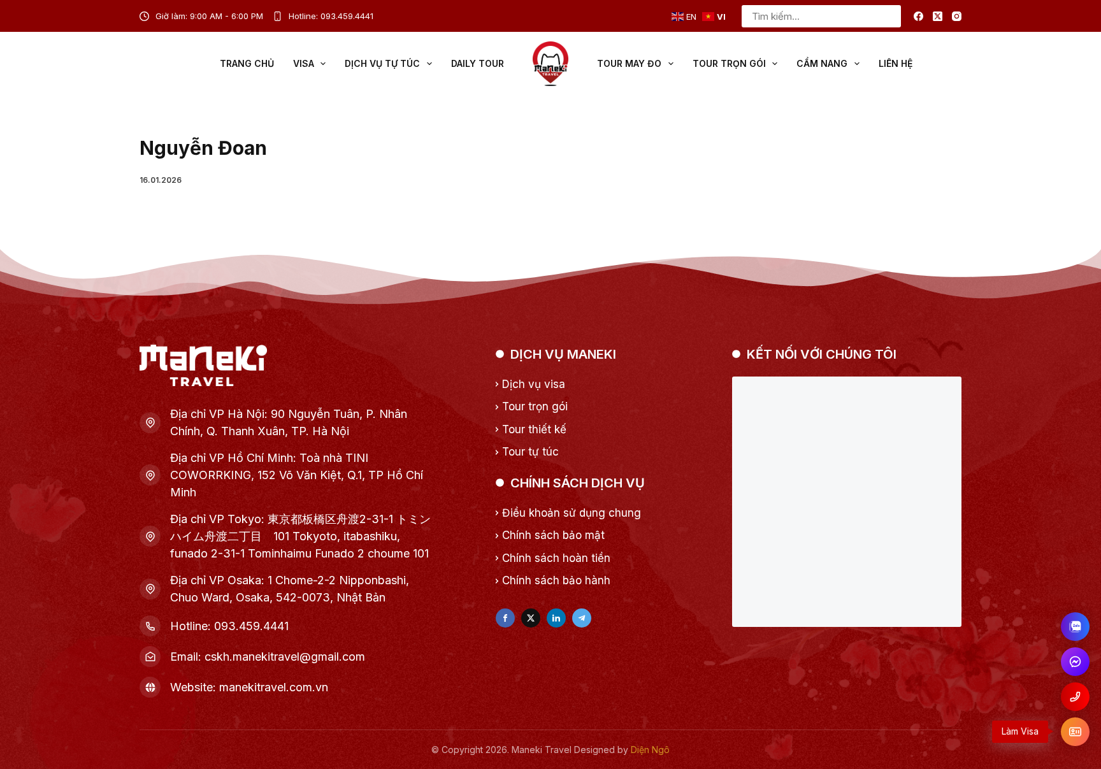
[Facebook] (918, 16)
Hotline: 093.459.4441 (331, 16)
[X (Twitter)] (937, 16)
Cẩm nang (821, 63)
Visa (303, 63)
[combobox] (810, 16)
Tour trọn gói (729, 63)
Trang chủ (247, 63)
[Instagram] (956, 16)
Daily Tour (477, 63)
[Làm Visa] (1075, 731)
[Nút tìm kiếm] (889, 16)
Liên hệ (895, 63)
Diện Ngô (650, 749)
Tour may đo (629, 63)
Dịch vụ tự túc (382, 63)
